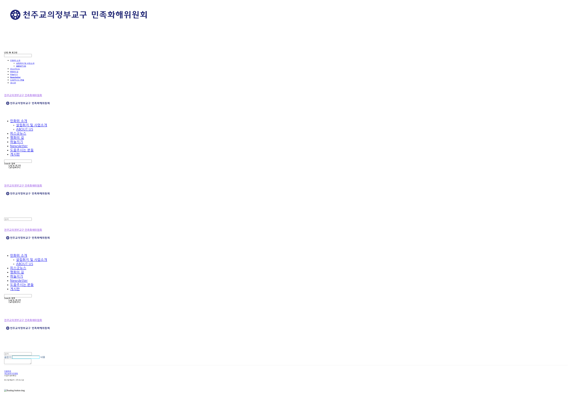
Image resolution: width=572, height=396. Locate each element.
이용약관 (7, 371)
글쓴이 (7, 357)
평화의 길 (14, 71)
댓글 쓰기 (37, 363)
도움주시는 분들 (17, 80)
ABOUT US (21, 66)
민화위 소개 (15, 60)
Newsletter (15, 77)
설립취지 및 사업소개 (25, 63)
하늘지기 (14, 74)
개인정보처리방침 (11, 373)
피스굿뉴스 (15, 68)
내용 (42, 357)
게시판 (13, 82)
